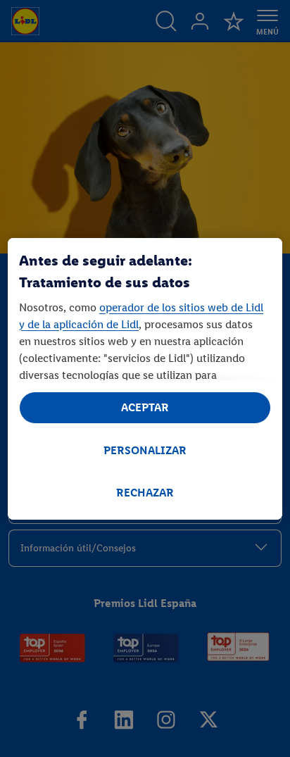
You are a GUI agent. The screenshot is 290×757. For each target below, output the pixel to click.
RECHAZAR (145, 492)
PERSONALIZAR (145, 450)
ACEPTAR (145, 407)
